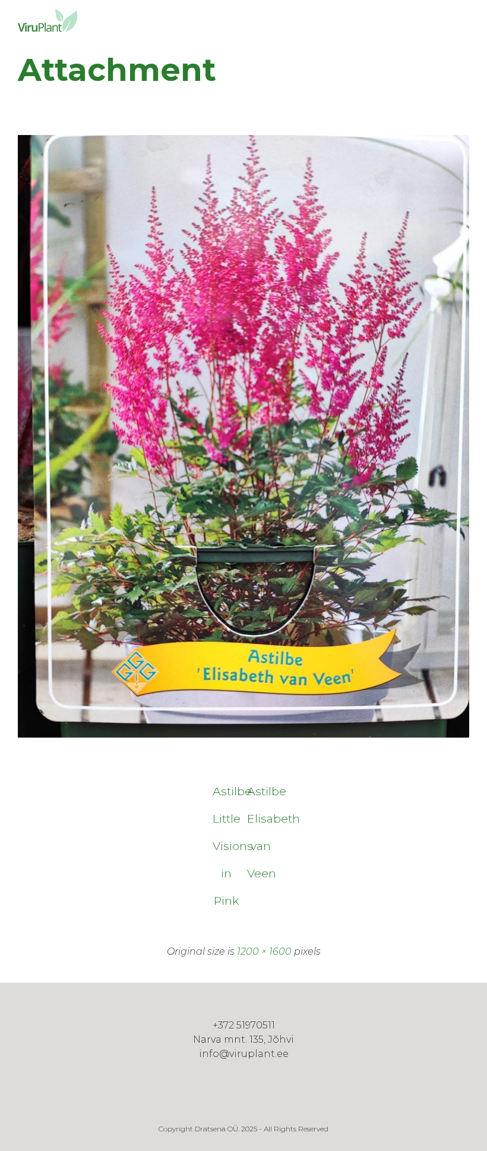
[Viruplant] (47, 20)
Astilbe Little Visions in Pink (226, 794)
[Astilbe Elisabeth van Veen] (243, 735)
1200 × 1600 (264, 951)
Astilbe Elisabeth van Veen (260, 794)
